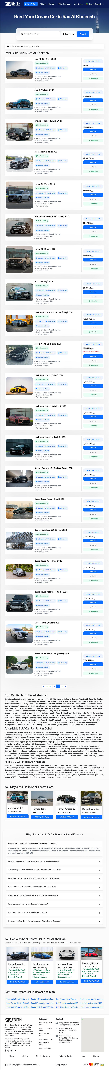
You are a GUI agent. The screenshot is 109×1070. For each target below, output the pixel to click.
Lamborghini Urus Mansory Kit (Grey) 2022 (53, 312)
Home (12, 1056)
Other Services (64, 4)
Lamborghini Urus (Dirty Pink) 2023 (50, 406)
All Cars (43, 4)
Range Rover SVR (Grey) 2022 (48, 561)
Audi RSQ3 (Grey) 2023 (45, 59)
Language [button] (61, 1065)
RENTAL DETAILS (17, 816)
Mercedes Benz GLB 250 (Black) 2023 (51, 216)
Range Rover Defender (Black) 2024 (50, 592)
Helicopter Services (66, 1056)
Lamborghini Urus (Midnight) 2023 (49, 437)
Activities (78, 4)
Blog (83, 1056)
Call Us (94, 74)
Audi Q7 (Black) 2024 (44, 90)
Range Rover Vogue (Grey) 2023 (49, 499)
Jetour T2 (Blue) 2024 (44, 184)
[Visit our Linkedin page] (15, 1050)
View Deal (93, 69)
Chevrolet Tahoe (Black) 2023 (48, 121)
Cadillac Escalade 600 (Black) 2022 (50, 530)
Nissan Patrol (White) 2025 (46, 623)
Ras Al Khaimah (17, 46)
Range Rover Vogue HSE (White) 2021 (51, 654)
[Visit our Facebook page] (5, 1050)
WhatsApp (94, 78)
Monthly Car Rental (43, 1056)
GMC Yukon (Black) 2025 (45, 152)
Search (83, 34)
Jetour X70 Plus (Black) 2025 (47, 344)
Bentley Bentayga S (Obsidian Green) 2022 (54, 468)
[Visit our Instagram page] (8, 1050)
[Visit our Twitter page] (12, 1050)
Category (29, 46)
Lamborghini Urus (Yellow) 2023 (48, 375)
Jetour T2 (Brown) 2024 (45, 249)
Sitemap (96, 1056)
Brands (51, 4)
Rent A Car (31, 4)
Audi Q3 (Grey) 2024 (43, 281)
